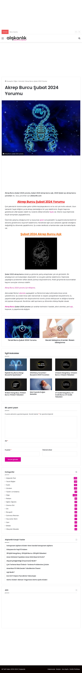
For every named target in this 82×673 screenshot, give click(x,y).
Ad (6, 441)
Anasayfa (9, 81)
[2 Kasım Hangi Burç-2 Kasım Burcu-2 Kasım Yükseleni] (66, 364)
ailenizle (22, 293)
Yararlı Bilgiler (10, 481)
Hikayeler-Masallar (12, 529)
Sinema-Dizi (10, 505)
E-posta (8, 450)
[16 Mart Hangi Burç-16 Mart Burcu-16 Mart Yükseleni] (16, 384)
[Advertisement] (41, 15)
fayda (52, 212)
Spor (7, 522)
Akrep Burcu (10, 307)
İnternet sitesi (47, 450)
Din (7, 509)
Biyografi (9, 512)
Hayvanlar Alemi (11, 519)
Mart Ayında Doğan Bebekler (37, 393)
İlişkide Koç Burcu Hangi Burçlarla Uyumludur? (14, 374)
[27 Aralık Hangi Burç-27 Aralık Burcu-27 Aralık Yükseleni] (66, 384)
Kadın (8, 485)
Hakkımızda (51, 669)
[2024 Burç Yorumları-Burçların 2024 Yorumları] (41, 364)
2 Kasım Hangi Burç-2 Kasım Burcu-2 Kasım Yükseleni (66, 374)
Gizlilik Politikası (75, 669)
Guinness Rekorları (12, 515)
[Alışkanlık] (17, 38)
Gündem (9, 488)
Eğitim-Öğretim (11, 502)
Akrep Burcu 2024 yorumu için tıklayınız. (20, 288)
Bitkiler (8, 526)
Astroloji (21, 81)
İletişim (58, 669)
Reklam (8, 498)
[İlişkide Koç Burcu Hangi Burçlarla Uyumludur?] (16, 364)
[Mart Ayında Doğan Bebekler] (41, 384)
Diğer (15, 81)
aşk (71, 307)
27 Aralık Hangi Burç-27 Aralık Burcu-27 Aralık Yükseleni (64, 395)
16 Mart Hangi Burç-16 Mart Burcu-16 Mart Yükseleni (15, 394)
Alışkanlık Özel (11, 478)
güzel (42, 220)
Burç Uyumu (14, 32)
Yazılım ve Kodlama (12, 492)
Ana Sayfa (65, 669)
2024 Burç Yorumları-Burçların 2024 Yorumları (39, 374)
